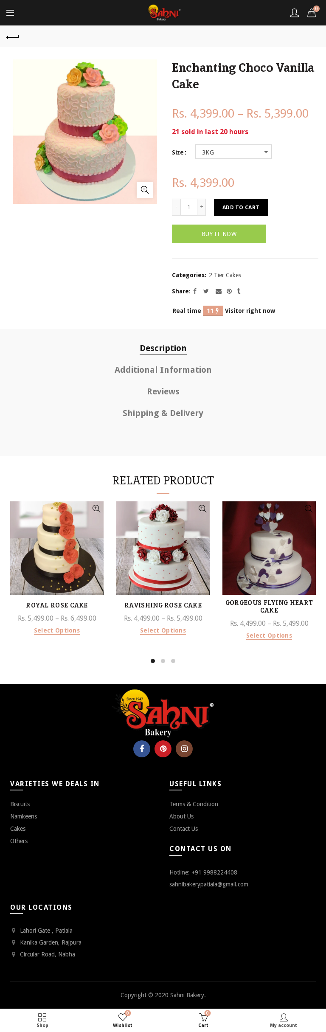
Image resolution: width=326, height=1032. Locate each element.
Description (163, 348)
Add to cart (240, 207)
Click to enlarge (145, 190)
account (294, 12)
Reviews (163, 391)
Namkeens (23, 816)
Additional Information (163, 370)
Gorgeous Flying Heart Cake (269, 606)
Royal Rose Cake (57, 605)
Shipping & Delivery (163, 413)
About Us (181, 816)
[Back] (12, 36)
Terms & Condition (193, 804)
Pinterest (163, 748)
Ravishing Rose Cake (163, 605)
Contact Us (183, 828)
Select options (57, 630)
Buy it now (219, 234)
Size (178, 152)
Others (19, 841)
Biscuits (20, 804)
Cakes (17, 828)
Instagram (184, 748)
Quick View (96, 508)
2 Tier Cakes (225, 275)
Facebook (141, 748)
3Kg (208, 152)
